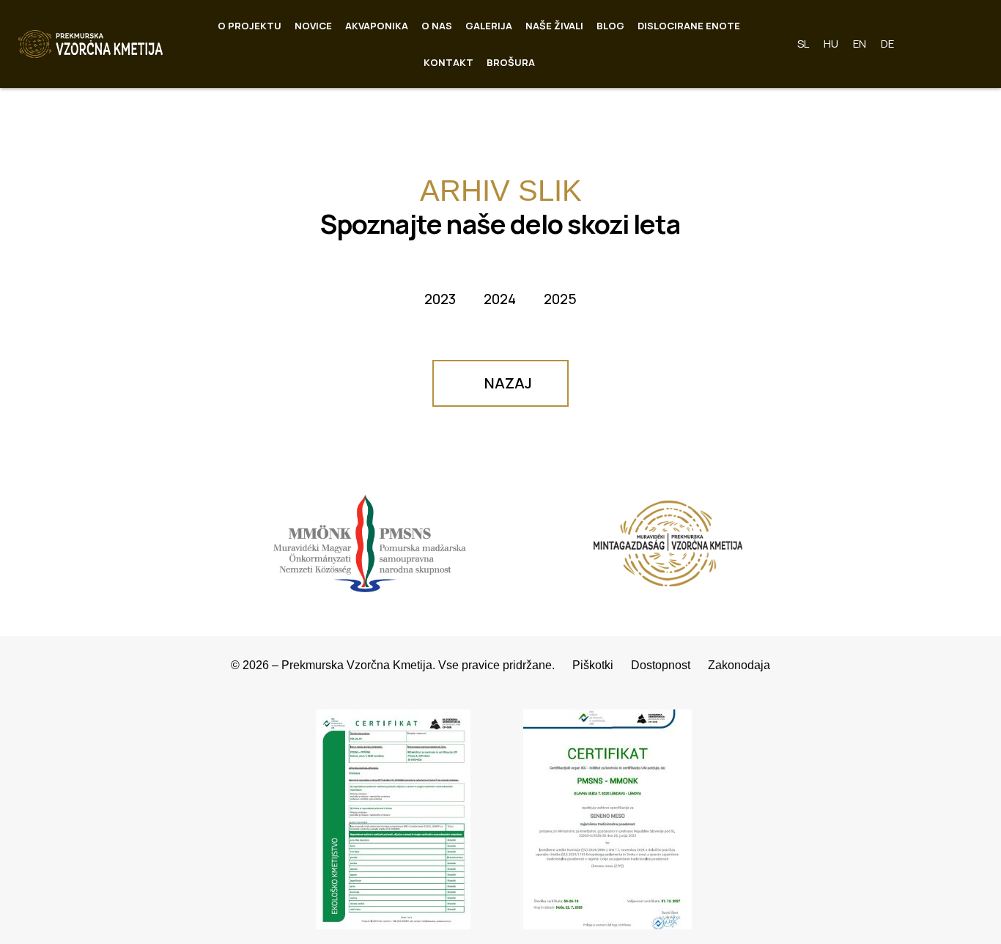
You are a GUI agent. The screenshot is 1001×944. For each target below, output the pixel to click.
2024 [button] (500, 299)
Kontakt (448, 62)
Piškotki (601, 665)
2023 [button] (440, 299)
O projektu (249, 25)
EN (859, 43)
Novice (313, 25)
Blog (610, 25)
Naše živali (554, 25)
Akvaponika (376, 25)
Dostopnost (669, 665)
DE (887, 43)
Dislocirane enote (689, 25)
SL (803, 43)
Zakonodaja (739, 665)
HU (831, 43)
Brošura (511, 62)
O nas (436, 25)
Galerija (488, 25)
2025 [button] (560, 299)
